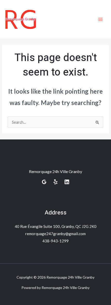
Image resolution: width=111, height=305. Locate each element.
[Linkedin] (66, 181)
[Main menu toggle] (100, 19)
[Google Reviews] (44, 181)
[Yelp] (55, 181)
